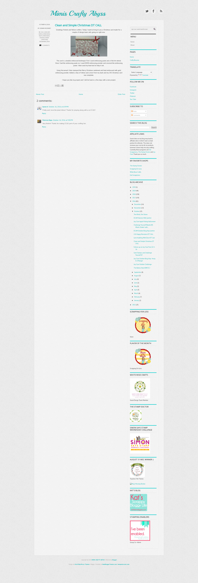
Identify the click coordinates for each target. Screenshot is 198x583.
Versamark (42, 41)
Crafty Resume (134, 60)
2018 (134, 194)
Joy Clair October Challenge (143, 264)
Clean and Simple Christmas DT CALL (78, 25)
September (137, 272)
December (137, 204)
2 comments (46, 45)
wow (48, 41)
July (135, 279)
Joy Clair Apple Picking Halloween (144, 222)
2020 (134, 187)
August (136, 276)
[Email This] (56, 85)
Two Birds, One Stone (140, 214)
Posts (135, 111)
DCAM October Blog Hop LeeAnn (144, 231)
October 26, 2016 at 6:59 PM (59, 107)
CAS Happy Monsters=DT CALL (143, 234)
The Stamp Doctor (144, 152)
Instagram (133, 90)
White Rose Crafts (135, 172)
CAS (42, 32)
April (135, 290)
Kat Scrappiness (135, 175)
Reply (44, 113)
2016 (134, 201)
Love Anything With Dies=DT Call (144, 238)
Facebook (133, 87)
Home (81, 94)
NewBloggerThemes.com (109, 564)
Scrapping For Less (136, 169)
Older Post (121, 94)
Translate (145, 75)
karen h (45, 107)
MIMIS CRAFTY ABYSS (98, 560)
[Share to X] (60, 85)
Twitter (132, 93)
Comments (136, 115)
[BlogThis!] (58, 85)
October (136, 211)
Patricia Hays (47, 120)
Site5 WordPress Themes (82, 564)
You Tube (133, 99)
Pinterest (133, 96)
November (137, 208)
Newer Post (40, 94)
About (132, 45)
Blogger (114, 560)
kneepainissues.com (123, 564)
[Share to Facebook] (62, 85)
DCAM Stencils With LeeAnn (142, 218)
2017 (133, 198)
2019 (134, 191)
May (135, 286)
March (136, 293)
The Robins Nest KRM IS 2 (142, 268)
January (136, 300)
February (137, 297)
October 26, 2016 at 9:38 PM (63, 120)
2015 (134, 305)
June (135, 283)
